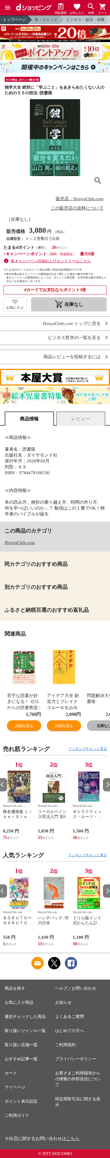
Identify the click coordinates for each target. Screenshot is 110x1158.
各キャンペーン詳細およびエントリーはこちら (51, 261)
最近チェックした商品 (25, 1016)
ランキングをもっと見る (87, 749)
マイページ (15, 1087)
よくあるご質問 (69, 1016)
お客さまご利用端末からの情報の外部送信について (77, 1079)
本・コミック (46, 19)
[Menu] (7, 7)
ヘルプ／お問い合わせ (75, 988)
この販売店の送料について (77, 208)
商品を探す (15, 988)
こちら (72, 1138)
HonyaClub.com (20, 542)
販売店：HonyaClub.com (80, 198)
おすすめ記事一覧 (21, 1059)
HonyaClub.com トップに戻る (72, 323)
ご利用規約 (65, 1045)
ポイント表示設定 (21, 1101)
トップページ (14, 19)
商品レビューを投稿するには (72, 357)
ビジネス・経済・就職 (85, 19)
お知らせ (63, 1002)
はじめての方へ (69, 1030)
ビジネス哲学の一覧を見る (74, 338)
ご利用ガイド (17, 1115)
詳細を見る (24, 726)
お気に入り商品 (19, 1002)
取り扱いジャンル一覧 (25, 1030)
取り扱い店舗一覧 (21, 1045)
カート (11, 1073)
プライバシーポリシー (75, 1059)
